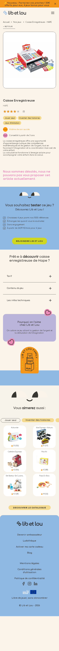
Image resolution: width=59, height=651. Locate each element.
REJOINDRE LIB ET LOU (29, 241)
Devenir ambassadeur (29, 535)
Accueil (6, 22)
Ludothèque (29, 541)
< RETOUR (8, 27)
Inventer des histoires (29, 118)
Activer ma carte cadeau (29, 547)
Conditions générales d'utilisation (29, 571)
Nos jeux (17, 22)
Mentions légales (29, 563)
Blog (29, 553)
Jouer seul (10, 118)
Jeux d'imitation (12, 123)
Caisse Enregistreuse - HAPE (38, 22)
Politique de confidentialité (29, 578)
